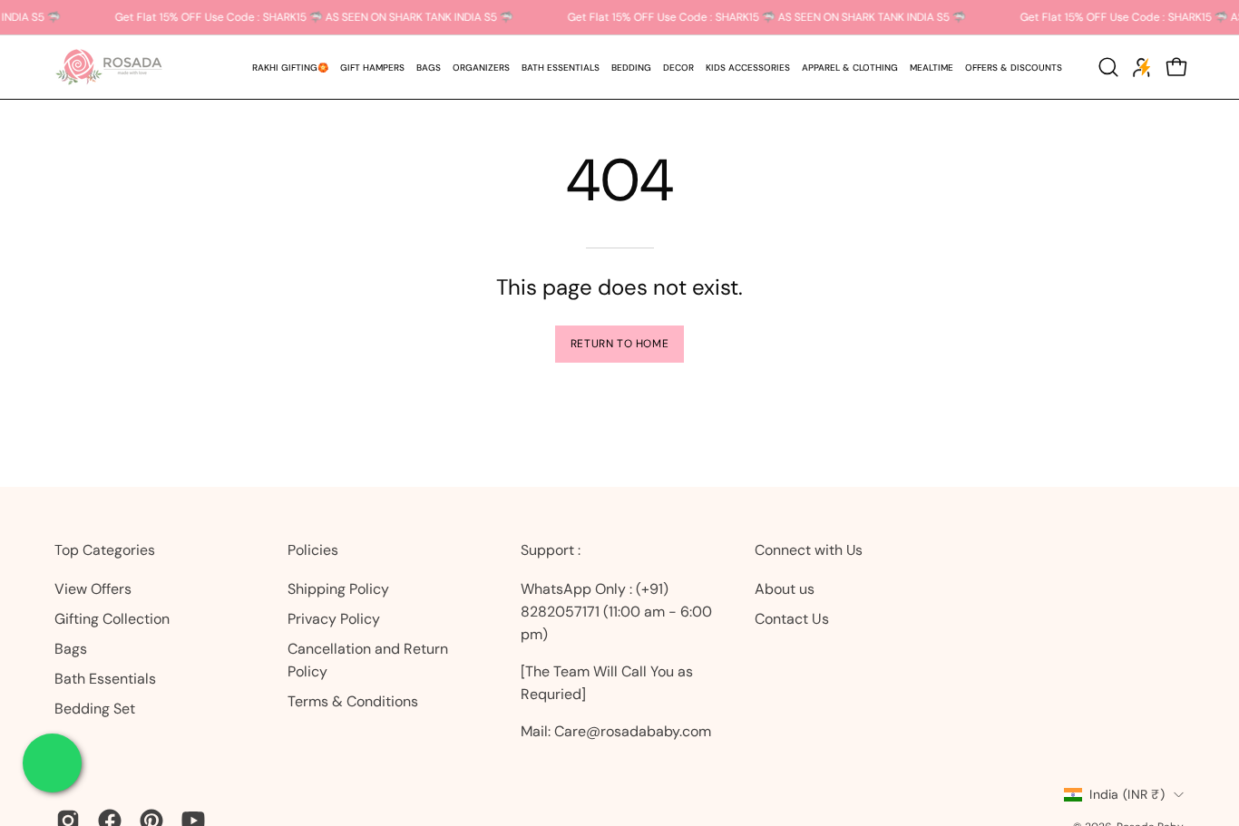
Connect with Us (809, 550)
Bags (70, 648)
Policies (313, 550)
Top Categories (104, 550)
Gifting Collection (112, 618)
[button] (372, 67)
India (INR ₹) (1127, 794)
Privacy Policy (334, 618)
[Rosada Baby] (108, 67)
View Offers (93, 588)
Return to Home (619, 343)
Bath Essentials (105, 678)
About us (785, 588)
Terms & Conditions (353, 701)
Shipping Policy (338, 588)
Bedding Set (94, 708)
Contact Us (792, 618)
